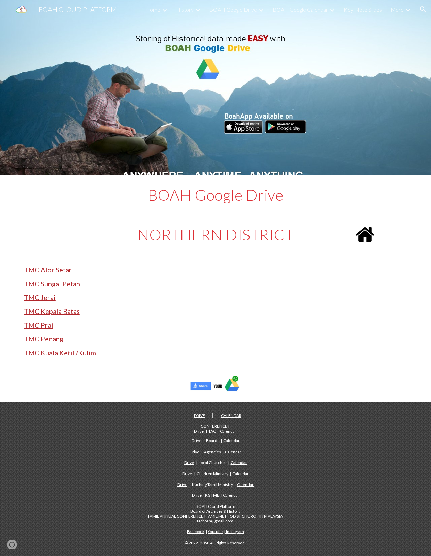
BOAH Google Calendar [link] (300, 9)
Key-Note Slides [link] (363, 9)
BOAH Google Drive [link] (233, 9)
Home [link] (152, 9)
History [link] (185, 9)
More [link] (397, 9)
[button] (423, 9)
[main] (215, 195)
